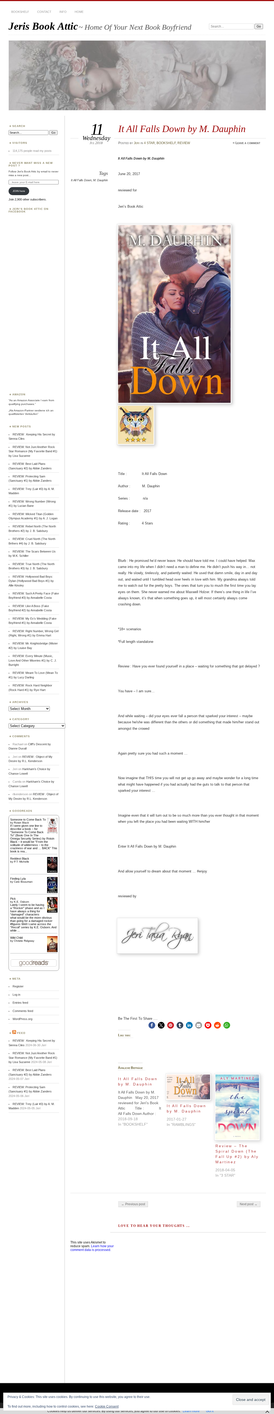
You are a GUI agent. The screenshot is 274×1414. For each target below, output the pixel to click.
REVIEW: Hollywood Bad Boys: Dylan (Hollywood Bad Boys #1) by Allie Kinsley (31, 581)
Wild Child (16, 937)
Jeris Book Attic (43, 26)
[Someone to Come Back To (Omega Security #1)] (52, 832)
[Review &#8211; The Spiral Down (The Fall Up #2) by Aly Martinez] (237, 1107)
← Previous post (133, 1204)
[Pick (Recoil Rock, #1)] (52, 911)
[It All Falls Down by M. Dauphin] (142, 1100)
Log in (16, 994)
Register (18, 986)
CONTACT (44, 11)
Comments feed (23, 1011)
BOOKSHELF (20, 11)
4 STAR (149, 143)
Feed (21, 1032)
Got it (210, 1411)
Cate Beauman (23, 881)
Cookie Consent (107, 1406)
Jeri (137, 143)
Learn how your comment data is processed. (92, 1248)
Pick (13, 898)
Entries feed (20, 1002)
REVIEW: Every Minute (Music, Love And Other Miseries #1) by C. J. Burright (33, 660)
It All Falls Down (81, 180)
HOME (79, 11)
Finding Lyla (18, 878)
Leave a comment (247, 143)
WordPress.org (22, 1019)
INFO (63, 11)
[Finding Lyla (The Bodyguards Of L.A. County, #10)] (52, 892)
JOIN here (19, 191)
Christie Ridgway (24, 940)
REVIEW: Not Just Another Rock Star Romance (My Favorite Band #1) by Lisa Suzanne (33, 451)
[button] (152, 1025)
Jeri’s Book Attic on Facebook (28, 210)
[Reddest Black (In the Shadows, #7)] (52, 871)
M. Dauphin (100, 180)
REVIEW (183, 143)
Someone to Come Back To (28, 819)
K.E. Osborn (21, 901)
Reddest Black (19, 858)
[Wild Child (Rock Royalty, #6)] (52, 951)
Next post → (248, 1204)
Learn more (191, 1411)
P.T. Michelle (21, 861)
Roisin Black (21, 822)
